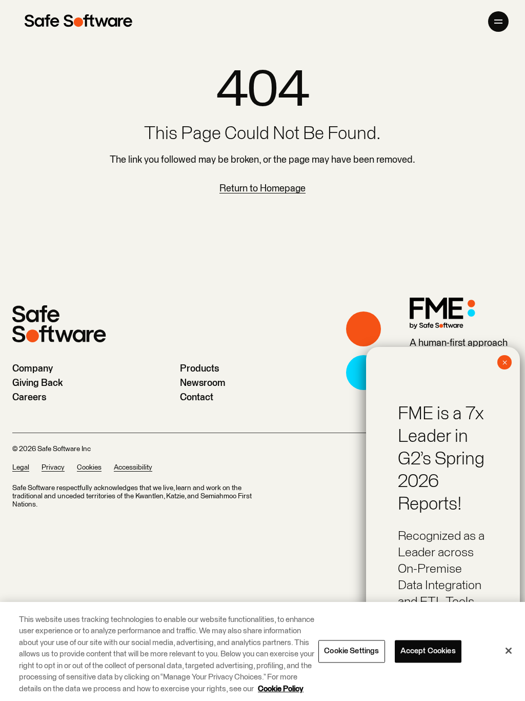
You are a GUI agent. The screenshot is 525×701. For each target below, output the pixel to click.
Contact (196, 397)
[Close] (508, 650)
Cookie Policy (281, 689)
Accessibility (133, 467)
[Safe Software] (78, 21)
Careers (29, 397)
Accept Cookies (428, 651)
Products (199, 369)
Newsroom (203, 383)
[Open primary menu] (498, 21)
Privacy (53, 467)
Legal (20, 467)
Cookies (89, 467)
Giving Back (37, 383)
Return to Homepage (262, 188)
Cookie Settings (351, 651)
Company (32, 369)
